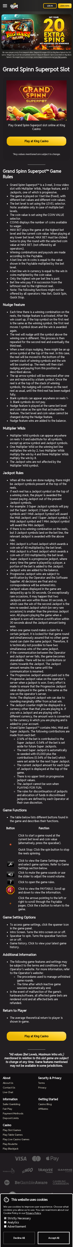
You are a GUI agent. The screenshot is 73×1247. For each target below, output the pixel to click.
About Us (8, 1083)
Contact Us (9, 1087)
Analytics (13, 1222)
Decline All (19, 1238)
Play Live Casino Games (16, 1139)
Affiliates (43, 1108)
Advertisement (16, 1226)
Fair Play (7, 1108)
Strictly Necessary (19, 1218)
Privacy (42, 1087)
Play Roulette (10, 1144)
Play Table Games (13, 1134)
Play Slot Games (12, 1130)
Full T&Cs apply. (60, 57)
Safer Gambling (11, 1104)
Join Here (64, 6)
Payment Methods (13, 1113)
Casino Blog (45, 1104)
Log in (50, 6)
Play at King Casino (36, 141)
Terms (41, 1083)
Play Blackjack (10, 1148)
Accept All (53, 1238)
